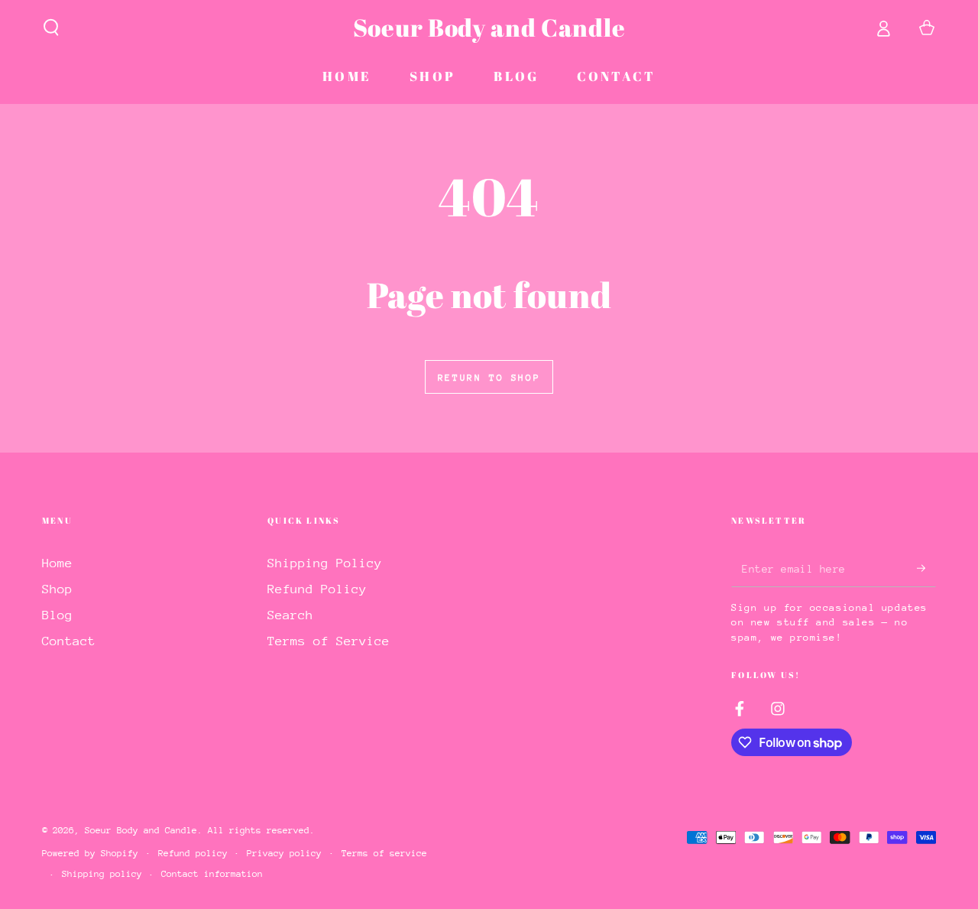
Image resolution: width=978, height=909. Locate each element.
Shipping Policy (324, 563)
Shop (57, 589)
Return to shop (489, 377)
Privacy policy (284, 853)
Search (290, 615)
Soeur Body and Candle (141, 830)
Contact (69, 641)
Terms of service (384, 853)
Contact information (212, 873)
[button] (51, 27)
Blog (57, 615)
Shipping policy (102, 873)
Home (57, 563)
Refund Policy (317, 589)
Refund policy (193, 853)
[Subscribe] (926, 568)
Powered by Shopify (90, 853)
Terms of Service (328, 641)
